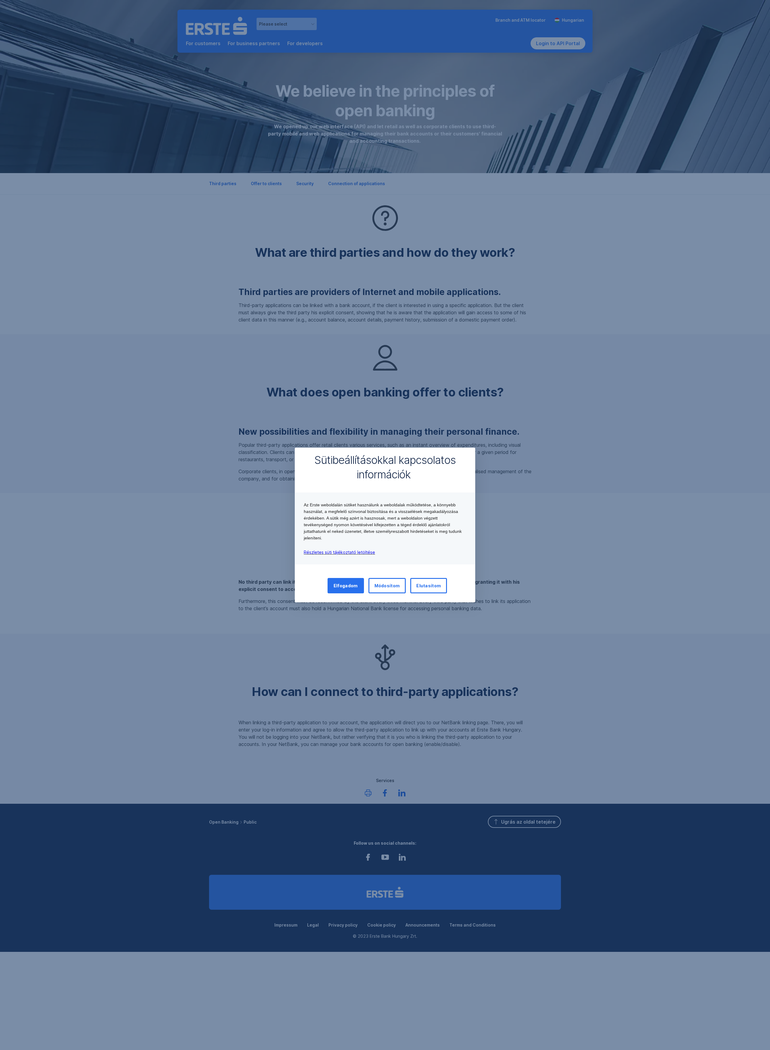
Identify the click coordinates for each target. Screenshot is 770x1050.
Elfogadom (346, 585)
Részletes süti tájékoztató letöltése (339, 552)
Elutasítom (428, 585)
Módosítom (387, 585)
